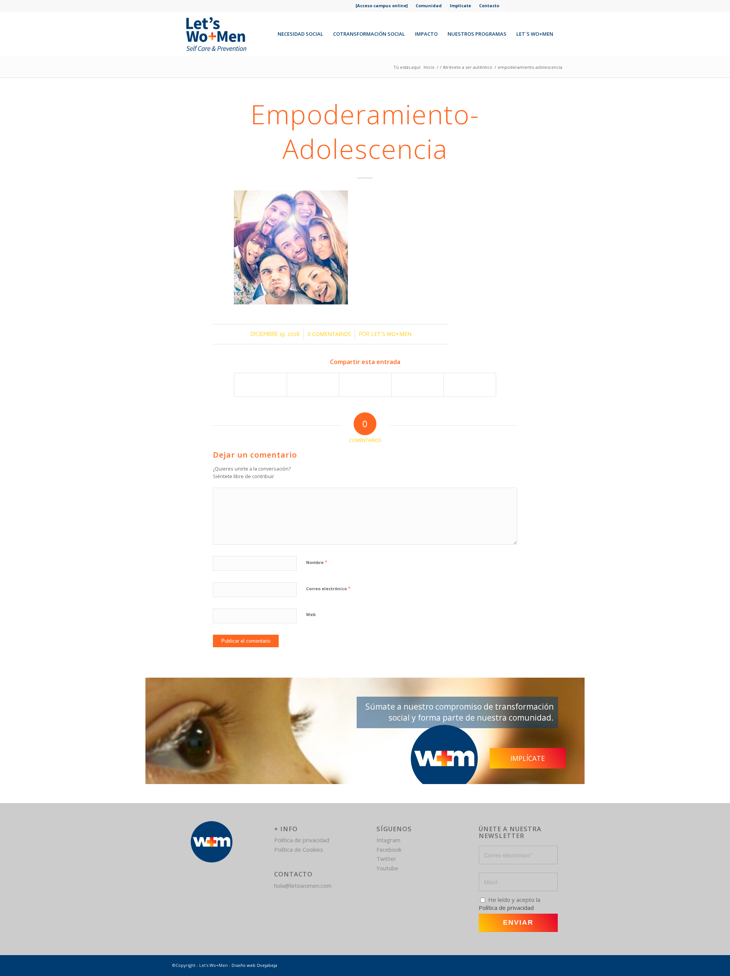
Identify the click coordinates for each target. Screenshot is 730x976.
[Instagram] (537, 5)
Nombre (316, 562)
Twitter (386, 858)
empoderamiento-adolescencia (365, 131)
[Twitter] (523, 5)
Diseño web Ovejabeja (254, 965)
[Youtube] (552, 5)
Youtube (387, 868)
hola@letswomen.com (303, 885)
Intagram (388, 840)
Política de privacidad (301, 840)
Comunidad (429, 5)
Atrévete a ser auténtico (467, 67)
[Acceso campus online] (381, 5)
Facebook (389, 849)
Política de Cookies (298, 849)
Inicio (429, 67)
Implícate (460, 5)
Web (311, 614)
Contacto (489, 5)
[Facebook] (508, 5)
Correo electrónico (328, 588)
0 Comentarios (329, 333)
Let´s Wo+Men (391, 333)
